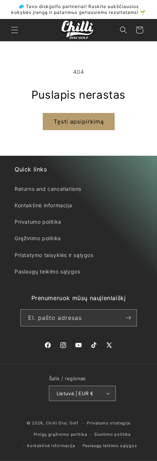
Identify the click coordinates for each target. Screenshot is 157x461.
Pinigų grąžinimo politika (60, 434)
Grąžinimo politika (38, 238)
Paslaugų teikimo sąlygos (47, 271)
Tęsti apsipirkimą (79, 121)
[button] (15, 30)
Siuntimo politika (112, 434)
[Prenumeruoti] (128, 317)
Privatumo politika (38, 222)
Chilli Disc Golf (62, 423)
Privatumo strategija (108, 423)
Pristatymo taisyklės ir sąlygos (54, 255)
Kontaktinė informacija (43, 205)
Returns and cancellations (48, 189)
